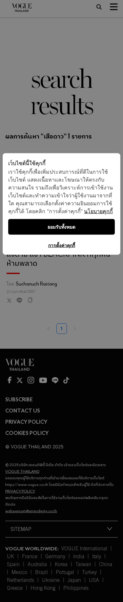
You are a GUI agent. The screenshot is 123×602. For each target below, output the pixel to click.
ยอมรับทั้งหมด (61, 227)
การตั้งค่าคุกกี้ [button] (61, 245)
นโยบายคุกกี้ (98, 211)
